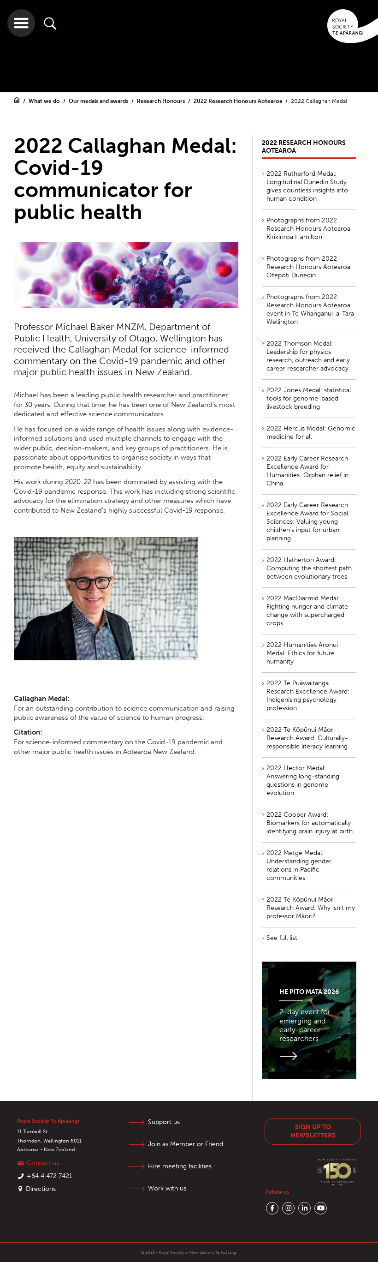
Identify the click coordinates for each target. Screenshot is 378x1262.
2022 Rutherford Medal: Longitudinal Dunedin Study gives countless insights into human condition (307, 186)
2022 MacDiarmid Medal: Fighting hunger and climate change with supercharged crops (307, 610)
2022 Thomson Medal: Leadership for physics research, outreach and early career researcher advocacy (308, 356)
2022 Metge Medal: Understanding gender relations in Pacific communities (298, 865)
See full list (281, 938)
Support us (164, 1122)
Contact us (43, 1163)
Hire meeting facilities (180, 1166)
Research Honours (161, 101)
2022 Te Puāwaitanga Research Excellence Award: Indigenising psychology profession (307, 695)
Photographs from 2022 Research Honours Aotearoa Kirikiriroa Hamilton (308, 228)
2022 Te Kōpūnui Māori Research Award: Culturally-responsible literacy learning (307, 738)
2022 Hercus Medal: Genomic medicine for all (310, 433)
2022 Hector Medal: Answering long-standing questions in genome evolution (302, 780)
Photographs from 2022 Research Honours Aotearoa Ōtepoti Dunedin (308, 267)
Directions (41, 1189)
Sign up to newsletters (313, 1131)
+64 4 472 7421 (49, 1176)
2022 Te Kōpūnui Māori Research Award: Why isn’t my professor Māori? (310, 908)
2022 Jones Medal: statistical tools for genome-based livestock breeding (308, 398)
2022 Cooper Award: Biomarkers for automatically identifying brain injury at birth (309, 823)
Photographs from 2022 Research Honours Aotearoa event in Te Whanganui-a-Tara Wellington (310, 309)
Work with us (167, 1188)
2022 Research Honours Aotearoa (239, 101)
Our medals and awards (99, 101)
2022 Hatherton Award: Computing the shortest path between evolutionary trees (309, 568)
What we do (45, 101)
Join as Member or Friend (185, 1144)
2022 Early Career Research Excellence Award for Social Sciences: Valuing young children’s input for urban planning (307, 521)
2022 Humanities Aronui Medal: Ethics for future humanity (302, 653)
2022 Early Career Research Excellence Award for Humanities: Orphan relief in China (307, 471)
